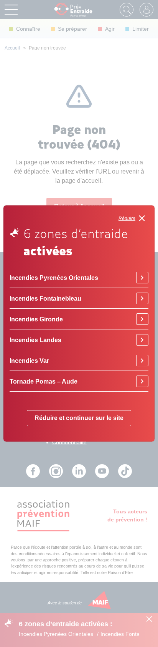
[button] (133, 218)
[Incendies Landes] (142, 340)
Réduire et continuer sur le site (79, 418)
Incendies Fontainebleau (45, 298)
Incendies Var (29, 360)
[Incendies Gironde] (142, 319)
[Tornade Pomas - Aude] (142, 381)
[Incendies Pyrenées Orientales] (142, 277)
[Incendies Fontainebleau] (142, 298)
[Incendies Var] (142, 360)
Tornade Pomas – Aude (43, 381)
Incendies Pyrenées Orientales (54, 277)
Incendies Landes (35, 339)
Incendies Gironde (36, 319)
